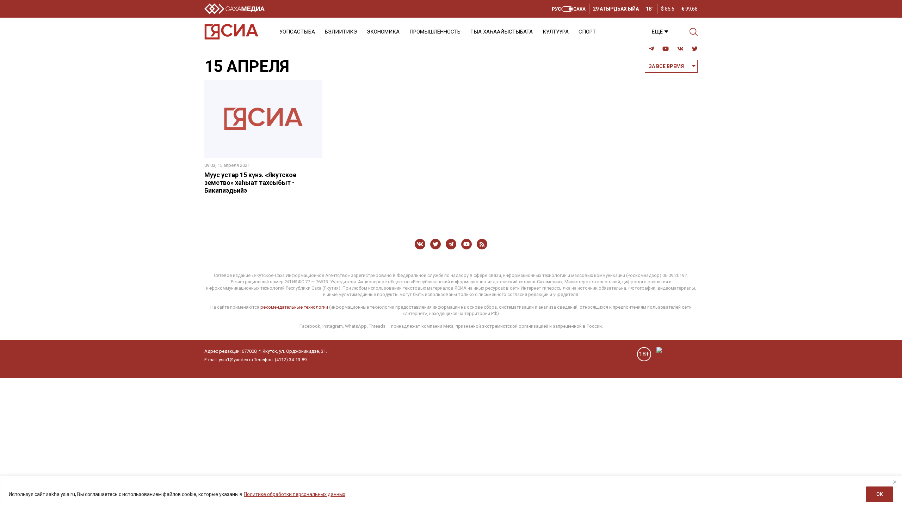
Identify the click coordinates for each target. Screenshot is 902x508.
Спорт (587, 32)
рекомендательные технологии (294, 307)
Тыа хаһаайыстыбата (501, 32)
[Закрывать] (894, 482)
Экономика (383, 32)
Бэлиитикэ (341, 32)
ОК (879, 494)
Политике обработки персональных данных (294, 494)
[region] (451, 492)
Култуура (556, 32)
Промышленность (435, 32)
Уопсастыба (297, 32)
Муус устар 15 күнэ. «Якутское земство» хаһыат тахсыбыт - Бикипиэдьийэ (250, 182)
